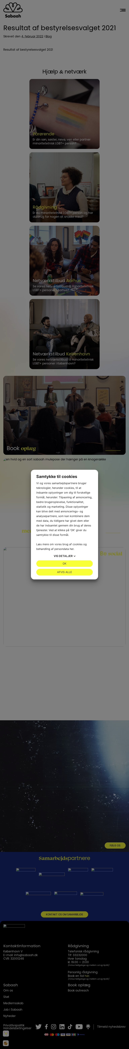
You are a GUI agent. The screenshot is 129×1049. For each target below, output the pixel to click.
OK (64, 563)
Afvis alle (64, 572)
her (72, 549)
